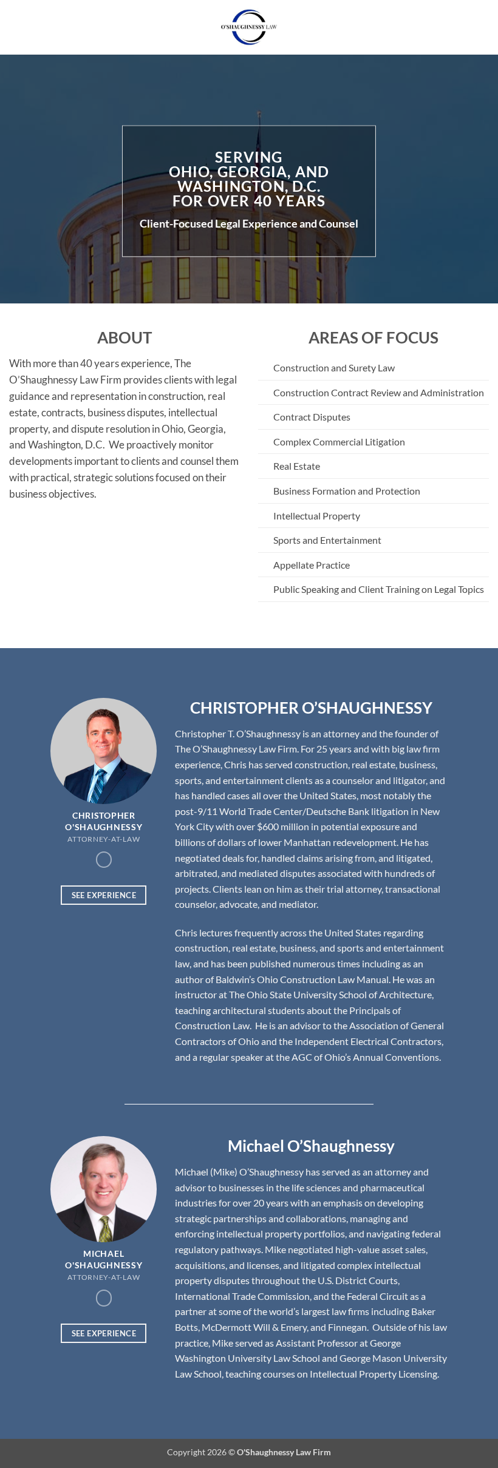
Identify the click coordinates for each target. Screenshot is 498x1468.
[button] (16, 27)
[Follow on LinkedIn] (104, 859)
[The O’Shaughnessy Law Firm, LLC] (249, 27)
